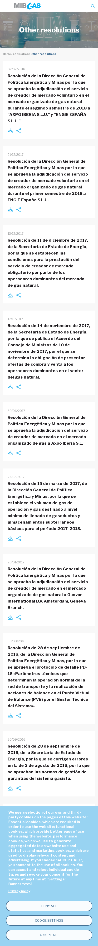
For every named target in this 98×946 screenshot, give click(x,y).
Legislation (21, 54)
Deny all (49, 906)
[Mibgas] (27, 6)
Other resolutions (43, 54)
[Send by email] (18, 130)
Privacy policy (19, 891)
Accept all (49, 935)
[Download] (10, 130)
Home (7, 54)
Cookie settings (49, 920)
